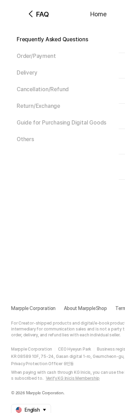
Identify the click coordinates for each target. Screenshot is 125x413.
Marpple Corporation (33, 308)
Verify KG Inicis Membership (73, 378)
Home (98, 14)
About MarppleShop (85, 308)
